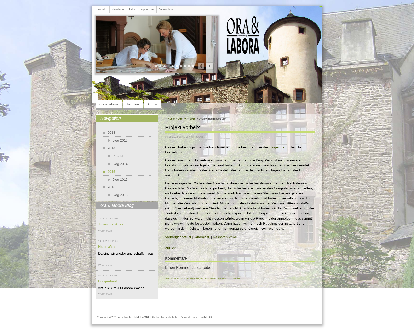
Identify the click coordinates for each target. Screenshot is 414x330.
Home (171, 118)
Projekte (118, 156)
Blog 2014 (120, 164)
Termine (133, 104)
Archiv (152, 104)
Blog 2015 (120, 179)
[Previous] (201, 65)
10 (193, 66)
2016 (111, 187)
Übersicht (202, 237)
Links (132, 9)
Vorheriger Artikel (178, 237)
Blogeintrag (278, 147)
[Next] (209, 65)
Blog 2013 (120, 140)
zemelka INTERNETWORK (134, 317)
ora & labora (108, 104)
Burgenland (107, 281)
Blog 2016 (120, 195)
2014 (111, 148)
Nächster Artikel (225, 237)
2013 (111, 132)
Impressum (147, 9)
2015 (193, 118)
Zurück (170, 248)
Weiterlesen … (106, 230)
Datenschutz (166, 9)
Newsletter (118, 9)
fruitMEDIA (206, 317)
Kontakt (102, 9)
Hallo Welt (106, 247)
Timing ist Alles (110, 224)
